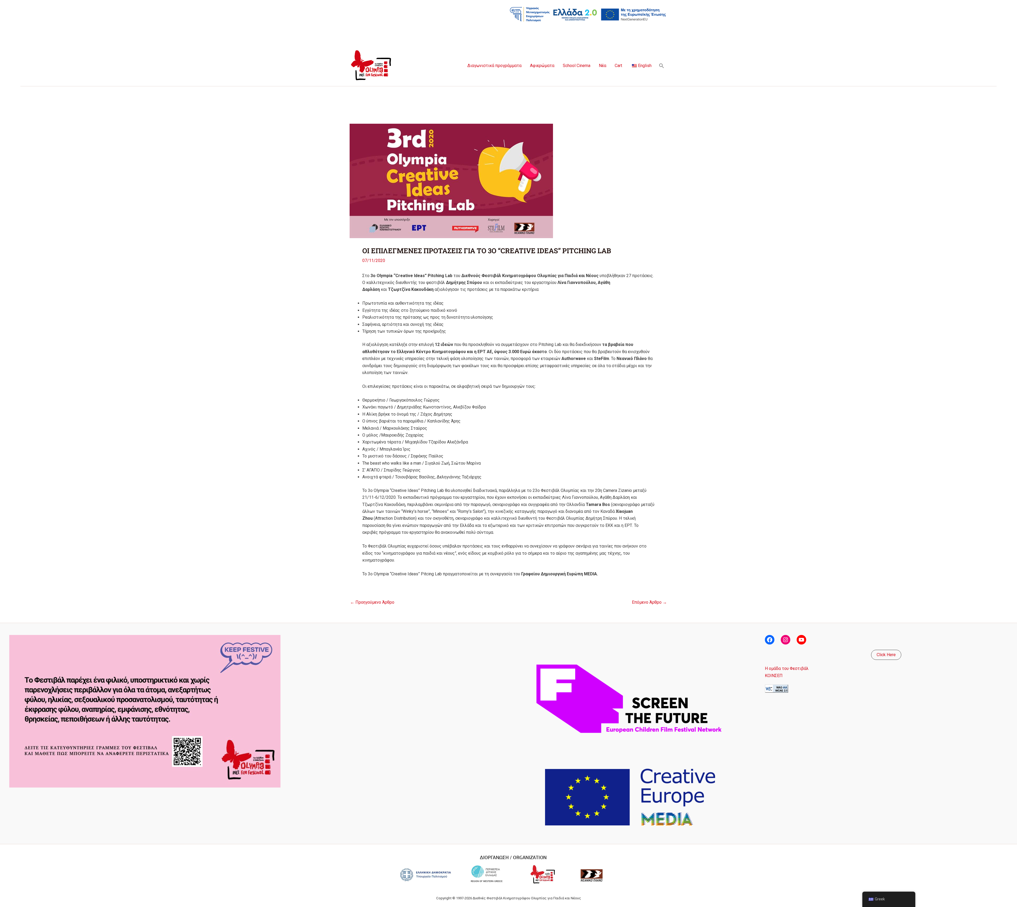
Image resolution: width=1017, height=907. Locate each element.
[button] (661, 66)
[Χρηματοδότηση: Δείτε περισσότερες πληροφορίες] (587, 14)
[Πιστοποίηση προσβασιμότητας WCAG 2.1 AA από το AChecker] (776, 688)
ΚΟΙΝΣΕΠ (774, 675)
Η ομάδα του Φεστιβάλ (787, 668)
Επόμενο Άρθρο (649, 602)
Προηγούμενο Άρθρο (372, 602)
